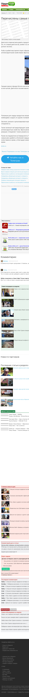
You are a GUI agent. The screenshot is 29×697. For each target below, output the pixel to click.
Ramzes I (5, 261)
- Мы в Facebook (6, 673)
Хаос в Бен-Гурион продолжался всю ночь (13, 623)
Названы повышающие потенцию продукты (13, 180)
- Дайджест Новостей (8, 648)
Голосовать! (5, 569)
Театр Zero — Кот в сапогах (16, 425)
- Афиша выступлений (8, 660)
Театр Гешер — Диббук (15, 414)
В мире (11, 9)
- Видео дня (5, 647)
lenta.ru (3, 146)
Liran (2, 586)
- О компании (5, 669)
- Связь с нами (6, 671)
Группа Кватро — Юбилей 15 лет (18, 421)
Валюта (4, 13)
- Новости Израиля (7, 645)
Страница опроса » (6, 574)
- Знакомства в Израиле (8, 656)
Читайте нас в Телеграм (16, 159)
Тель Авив (19, 13)
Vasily (3, 581)
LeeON (3, 600)
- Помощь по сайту (7, 679)
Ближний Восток (20, 9)
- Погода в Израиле (7, 661)
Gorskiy (3, 584)
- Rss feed (4, 674)
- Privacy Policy (6, 676)
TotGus (5, 270)
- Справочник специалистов (10, 650)
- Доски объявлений (7, 658)
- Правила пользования (8, 678)
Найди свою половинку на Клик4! (17, 223)
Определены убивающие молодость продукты (14, 176)
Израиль (4, 9)
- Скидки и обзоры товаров (9, 663)
